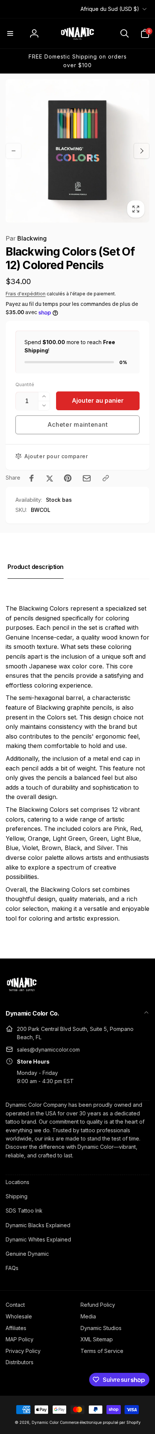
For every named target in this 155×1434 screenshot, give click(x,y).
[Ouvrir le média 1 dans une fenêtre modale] (77, 151)
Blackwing (26, 238)
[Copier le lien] (105, 478)
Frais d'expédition (26, 293)
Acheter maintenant (77, 424)
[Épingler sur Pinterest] (67, 478)
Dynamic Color (45, 1422)
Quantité (24, 384)
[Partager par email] (86, 478)
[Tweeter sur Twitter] (49, 478)
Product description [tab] (36, 566)
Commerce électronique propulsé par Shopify (100, 1422)
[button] (10, 33)
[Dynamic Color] (22, 993)
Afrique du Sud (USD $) (110, 9)
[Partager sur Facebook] (31, 478)
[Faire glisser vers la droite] (141, 151)
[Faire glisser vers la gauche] (13, 151)
